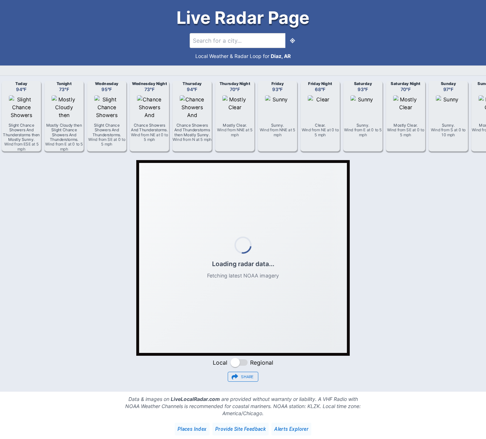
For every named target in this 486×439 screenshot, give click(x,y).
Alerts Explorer (291, 429)
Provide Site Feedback (240, 429)
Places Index (192, 429)
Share (247, 377)
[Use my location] (292, 40)
